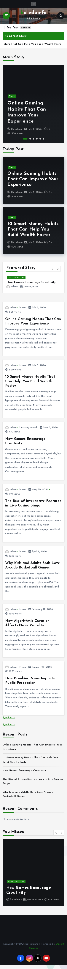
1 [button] (25, 139)
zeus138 (25, 28)
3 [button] (33, 139)
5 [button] (40, 139)
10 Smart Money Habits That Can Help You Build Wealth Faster (32, 229)
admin (18, 129)
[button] (52, 268)
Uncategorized (16, 277)
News (12, 96)
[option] (33, 104)
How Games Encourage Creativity (31, 282)
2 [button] (30, 139)
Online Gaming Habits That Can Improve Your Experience (32, 179)
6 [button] (43, 139)
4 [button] (37, 139)
